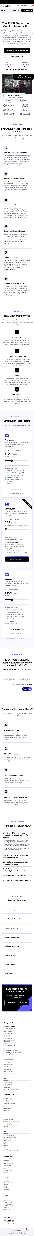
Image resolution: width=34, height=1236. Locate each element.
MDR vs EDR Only (8, 1119)
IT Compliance (9, 955)
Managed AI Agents (9, 1028)
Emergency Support (9, 1054)
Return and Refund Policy (10, 1089)
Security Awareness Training (11, 1047)
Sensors (5, 1068)
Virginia (5, 1184)
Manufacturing (7, 1170)
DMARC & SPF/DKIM (9, 1040)
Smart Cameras (8, 1084)
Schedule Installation (9, 1073)
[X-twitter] (16, 1217)
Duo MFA (6, 1110)
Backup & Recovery (11, 946)
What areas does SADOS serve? (14, 876)
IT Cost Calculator (8, 1135)
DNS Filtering (7, 1108)
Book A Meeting (27, 10)
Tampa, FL (6, 1207)
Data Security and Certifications (12, 1151)
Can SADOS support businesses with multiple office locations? (14, 870)
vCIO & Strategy (8, 1033)
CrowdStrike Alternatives (10, 1123)
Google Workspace (8, 1100)
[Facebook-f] (12, 1217)
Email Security (7, 1038)
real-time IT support (10, 165)
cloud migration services (17, 217)
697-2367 (20, 7)
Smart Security (10, 973)
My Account (17, 10)
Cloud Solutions (10, 964)
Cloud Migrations (8, 1105)
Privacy (10, 1224)
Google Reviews (25, 679)
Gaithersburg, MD (8, 1204)
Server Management (12, 928)
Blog (4, 1142)
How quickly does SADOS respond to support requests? (15, 856)
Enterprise (6, 1162)
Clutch (8, 62)
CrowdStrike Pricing (9, 1125)
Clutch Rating (9, 679)
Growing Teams (7, 1165)
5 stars (26, 680)
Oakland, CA (6, 1211)
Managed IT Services (9, 1026)
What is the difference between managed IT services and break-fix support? (15, 835)
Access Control (7, 1063)
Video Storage (7, 1071)
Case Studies (7, 1140)
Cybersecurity (9, 910)
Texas (5, 1186)
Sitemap (15, 1224)
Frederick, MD (7, 1199)
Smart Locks (7, 1069)
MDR (4, 1043)
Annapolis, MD (7, 1202)
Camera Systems (8, 1064)
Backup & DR (7, 1035)
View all (9, 102)
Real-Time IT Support (12, 919)
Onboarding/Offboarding (10, 1050)
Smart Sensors (7, 1086)
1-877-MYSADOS (22, 5)
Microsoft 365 (7, 1098)
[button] (4, 10)
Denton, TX (6, 1209)
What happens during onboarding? (15, 880)
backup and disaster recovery (14, 241)
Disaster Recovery (8, 1107)
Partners (5, 1145)
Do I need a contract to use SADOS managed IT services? (15, 863)
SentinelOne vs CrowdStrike (11, 1121)
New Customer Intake (9, 1137)
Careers (5, 1149)
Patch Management (11, 937)
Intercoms (6, 1066)
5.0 (9, 67)
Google (24, 62)
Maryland (6, 1181)
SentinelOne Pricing (9, 1126)
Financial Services (8, 1163)
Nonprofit (6, 1172)
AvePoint (6, 1101)
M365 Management (9, 1045)
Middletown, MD (8, 1206)
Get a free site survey (17, 2)
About (5, 1147)
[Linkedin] (5, 1217)
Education (6, 1160)
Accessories (6, 1087)
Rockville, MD (7, 1200)
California (6, 1189)
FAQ (4, 1144)
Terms (5, 1224)
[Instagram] (9, 1217)
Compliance (6, 1037)
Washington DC (7, 1183)
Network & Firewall (8, 1049)
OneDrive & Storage (9, 1103)
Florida (5, 1188)
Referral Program (8, 1139)
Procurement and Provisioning (12, 1052)
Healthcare (6, 1167)
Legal (4, 1168)
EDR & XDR (6, 1042)
